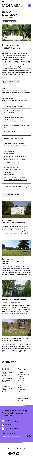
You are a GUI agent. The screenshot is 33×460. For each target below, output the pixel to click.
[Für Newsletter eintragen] (28, 436)
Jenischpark (7, 259)
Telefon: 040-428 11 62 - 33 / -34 (14, 159)
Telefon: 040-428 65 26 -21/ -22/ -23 (15, 180)
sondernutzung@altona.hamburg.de (15, 156)
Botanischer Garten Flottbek (15, 339)
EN (3, 1)
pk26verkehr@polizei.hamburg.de (14, 177)
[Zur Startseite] (16, 362)
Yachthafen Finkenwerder (14, 300)
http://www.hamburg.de (11, 162)
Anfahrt (4, 381)
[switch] (12, 421)
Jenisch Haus (8, 220)
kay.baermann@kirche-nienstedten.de (16, 121)
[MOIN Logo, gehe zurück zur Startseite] (15, 5)
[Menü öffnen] (29, 5)
